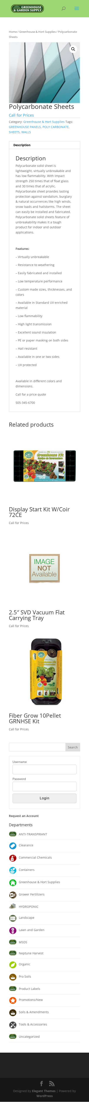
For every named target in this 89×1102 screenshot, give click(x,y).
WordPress (45, 1096)
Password (19, 779)
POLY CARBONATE (56, 127)
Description (21, 145)
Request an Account (24, 816)
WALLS (26, 132)
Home (13, 32)
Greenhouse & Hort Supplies (37, 32)
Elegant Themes (44, 1091)
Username (20, 762)
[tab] (44, 145)
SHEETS (14, 132)
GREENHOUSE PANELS (25, 127)
